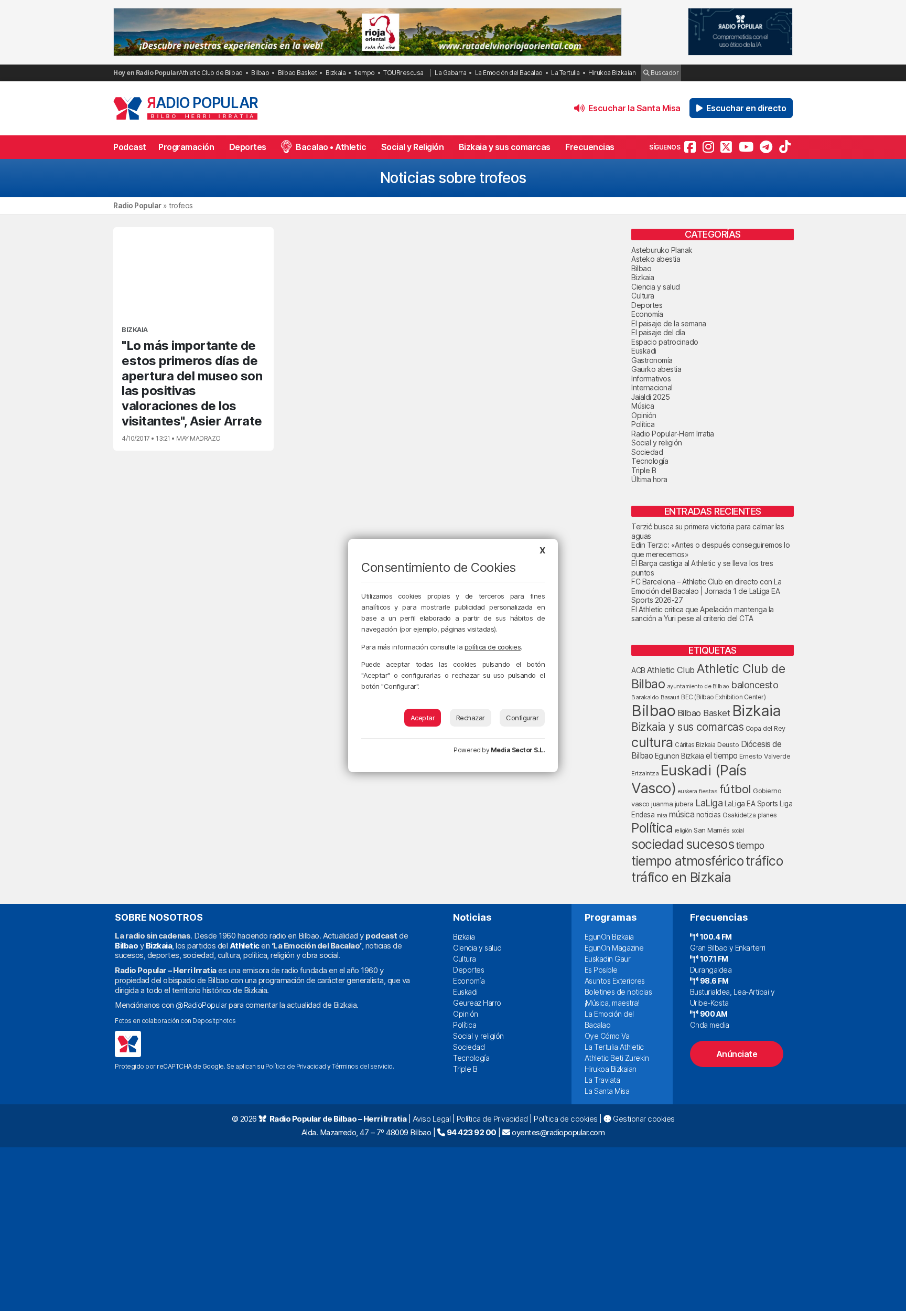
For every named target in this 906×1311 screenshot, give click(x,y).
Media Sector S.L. (518, 750)
